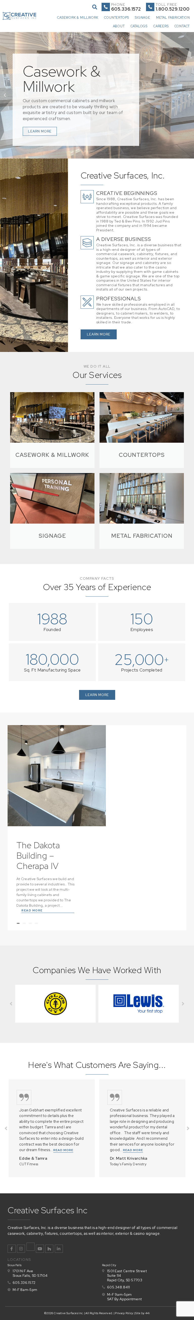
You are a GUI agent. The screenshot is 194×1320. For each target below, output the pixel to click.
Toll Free (166, 4)
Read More (32, 910)
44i (147, 1313)
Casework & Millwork (77, 17)
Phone (118, 4)
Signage (142, 17)
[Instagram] (21, 1249)
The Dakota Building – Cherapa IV (38, 855)
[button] (94, 7)
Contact (182, 26)
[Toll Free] (150, 7)
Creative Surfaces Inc (48, 1210)
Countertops (116, 17)
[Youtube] (40, 1249)
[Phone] (106, 7)
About (119, 26)
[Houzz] (49, 1249)
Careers (161, 26)
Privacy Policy (124, 1313)
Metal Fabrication (173, 17)
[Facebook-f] (12, 1249)
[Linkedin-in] (59, 1249)
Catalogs (139, 26)
